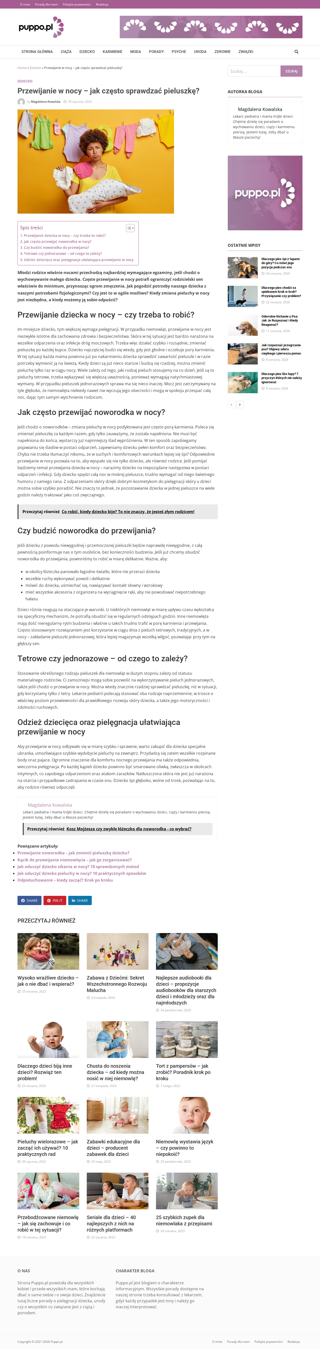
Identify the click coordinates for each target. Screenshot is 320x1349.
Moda (135, 51)
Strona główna (37, 51)
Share (32, 900)
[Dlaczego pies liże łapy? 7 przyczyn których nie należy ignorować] (243, 375)
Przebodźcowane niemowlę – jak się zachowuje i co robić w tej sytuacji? (48, 1223)
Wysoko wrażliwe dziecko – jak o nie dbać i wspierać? (48, 981)
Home (22, 67)
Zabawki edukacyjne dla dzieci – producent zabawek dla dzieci (113, 1148)
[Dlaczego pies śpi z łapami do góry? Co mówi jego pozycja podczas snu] (243, 260)
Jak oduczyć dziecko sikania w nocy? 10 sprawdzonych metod (78, 866)
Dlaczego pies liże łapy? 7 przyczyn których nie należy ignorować (282, 378)
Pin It (57, 900)
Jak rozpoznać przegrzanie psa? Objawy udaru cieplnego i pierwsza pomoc (281, 349)
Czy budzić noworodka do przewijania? (56, 247)
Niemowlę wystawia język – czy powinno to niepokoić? (184, 1148)
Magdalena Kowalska (45, 101)
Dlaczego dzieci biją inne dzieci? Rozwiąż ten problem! (45, 1072)
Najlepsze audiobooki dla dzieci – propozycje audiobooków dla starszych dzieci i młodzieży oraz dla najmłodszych (186, 990)
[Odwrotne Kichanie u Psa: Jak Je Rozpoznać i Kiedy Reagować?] (243, 317)
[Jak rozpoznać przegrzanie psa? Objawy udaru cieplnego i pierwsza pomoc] (243, 346)
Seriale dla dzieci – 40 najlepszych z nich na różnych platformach (111, 1223)
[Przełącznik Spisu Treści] (128, 228)
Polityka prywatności (77, 4)
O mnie (25, 4)
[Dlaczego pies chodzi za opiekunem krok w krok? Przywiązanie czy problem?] (243, 289)
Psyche (179, 51)
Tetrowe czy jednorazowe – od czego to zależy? (63, 253)
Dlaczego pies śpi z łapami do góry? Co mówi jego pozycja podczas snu (281, 263)
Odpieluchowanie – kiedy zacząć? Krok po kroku (65, 880)
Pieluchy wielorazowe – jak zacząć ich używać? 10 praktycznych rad (48, 1148)
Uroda (200, 51)
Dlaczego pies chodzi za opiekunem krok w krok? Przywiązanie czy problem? (281, 292)
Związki (245, 51)
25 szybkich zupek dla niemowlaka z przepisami (184, 1220)
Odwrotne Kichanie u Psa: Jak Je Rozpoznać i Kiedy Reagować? (280, 321)
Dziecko (87, 51)
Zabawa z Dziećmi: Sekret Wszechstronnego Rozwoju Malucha (117, 984)
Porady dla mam (46, 4)
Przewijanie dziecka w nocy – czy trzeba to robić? (65, 235)
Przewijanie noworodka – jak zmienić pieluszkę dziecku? (74, 853)
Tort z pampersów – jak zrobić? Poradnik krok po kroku (183, 1072)
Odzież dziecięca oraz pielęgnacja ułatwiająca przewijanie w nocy (79, 259)
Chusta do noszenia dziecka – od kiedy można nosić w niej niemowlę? (115, 1072)
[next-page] (240, 404)
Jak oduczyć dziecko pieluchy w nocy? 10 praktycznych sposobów (82, 873)
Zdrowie (222, 51)
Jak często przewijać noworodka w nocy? (57, 241)
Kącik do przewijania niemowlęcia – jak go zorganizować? (75, 860)
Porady (156, 51)
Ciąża (66, 51)
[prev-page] (231, 404)
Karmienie (112, 51)
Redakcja (102, 4)
